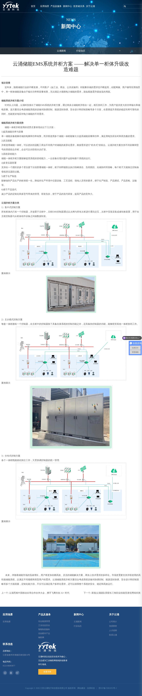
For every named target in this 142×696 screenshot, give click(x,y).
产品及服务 (56, 6)
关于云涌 (90, 6)
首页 (33, 6)
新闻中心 (67, 6)
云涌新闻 (61, 51)
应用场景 (44, 6)
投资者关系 (78, 6)
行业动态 (80, 51)
